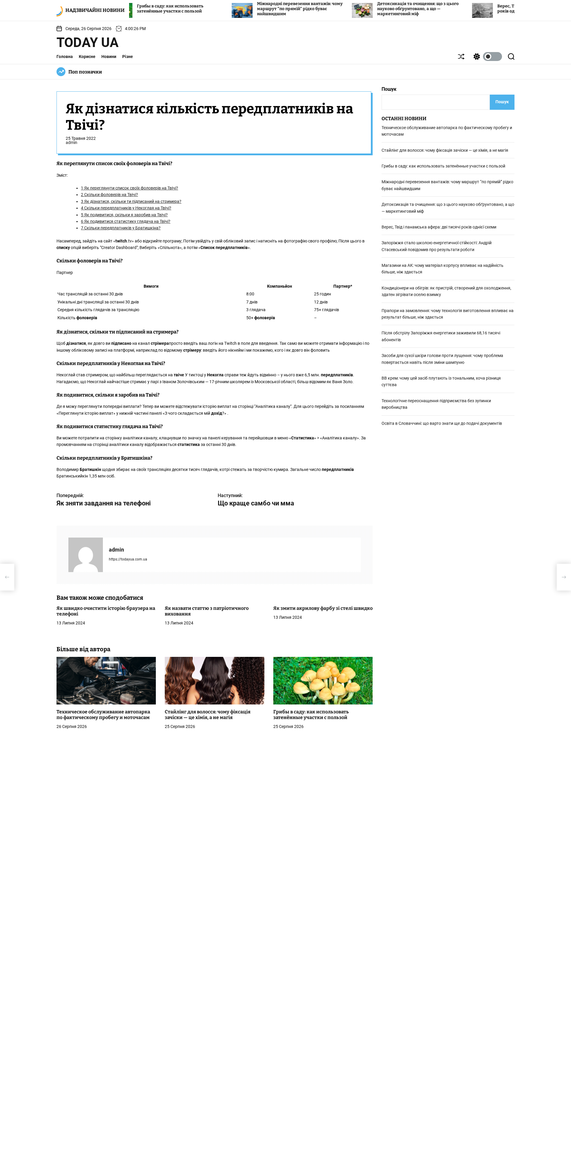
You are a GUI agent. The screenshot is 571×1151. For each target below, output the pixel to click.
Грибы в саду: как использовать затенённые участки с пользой (133, 9)
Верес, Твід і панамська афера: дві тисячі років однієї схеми (439, 227)
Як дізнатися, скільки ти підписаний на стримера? (131, 201)
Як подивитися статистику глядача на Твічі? (125, 221)
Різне (127, 56)
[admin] (85, 555)
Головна (65, 56)
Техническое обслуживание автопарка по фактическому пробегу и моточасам (103, 714)
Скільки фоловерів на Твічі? (109, 194)
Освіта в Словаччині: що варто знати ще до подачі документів (442, 423)
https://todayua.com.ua (128, 560)
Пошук (389, 89)
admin (71, 143)
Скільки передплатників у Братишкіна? (121, 228)
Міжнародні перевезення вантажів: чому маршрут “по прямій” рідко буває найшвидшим (262, 8)
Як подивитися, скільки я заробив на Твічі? (124, 214)
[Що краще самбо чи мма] (564, 577)
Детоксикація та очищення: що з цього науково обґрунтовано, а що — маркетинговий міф (380, 8)
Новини (108, 56)
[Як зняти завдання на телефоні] (7, 577)
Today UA (88, 42)
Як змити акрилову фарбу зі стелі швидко (323, 608)
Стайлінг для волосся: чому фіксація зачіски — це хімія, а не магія (207, 714)
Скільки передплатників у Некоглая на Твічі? (126, 208)
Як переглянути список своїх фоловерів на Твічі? (129, 188)
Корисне (87, 56)
